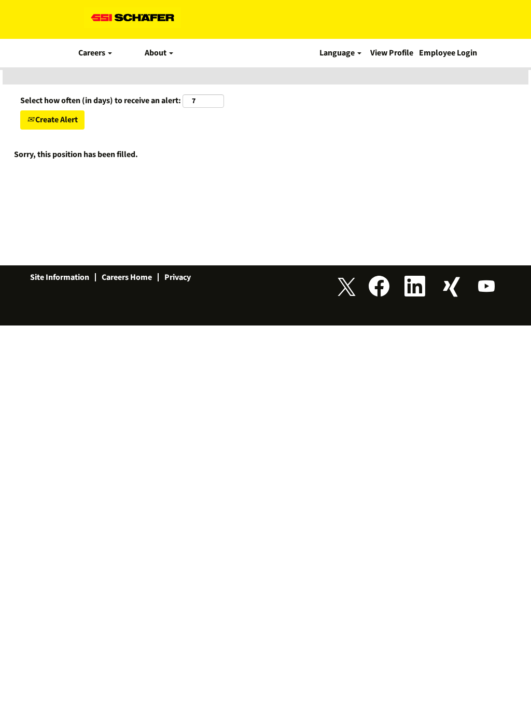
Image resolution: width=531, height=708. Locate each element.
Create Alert (56, 119)
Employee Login (448, 53)
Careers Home (127, 277)
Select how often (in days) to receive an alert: (100, 100)
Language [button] (337, 53)
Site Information (59, 277)
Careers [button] (92, 53)
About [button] (156, 53)
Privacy (177, 277)
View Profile (391, 53)
